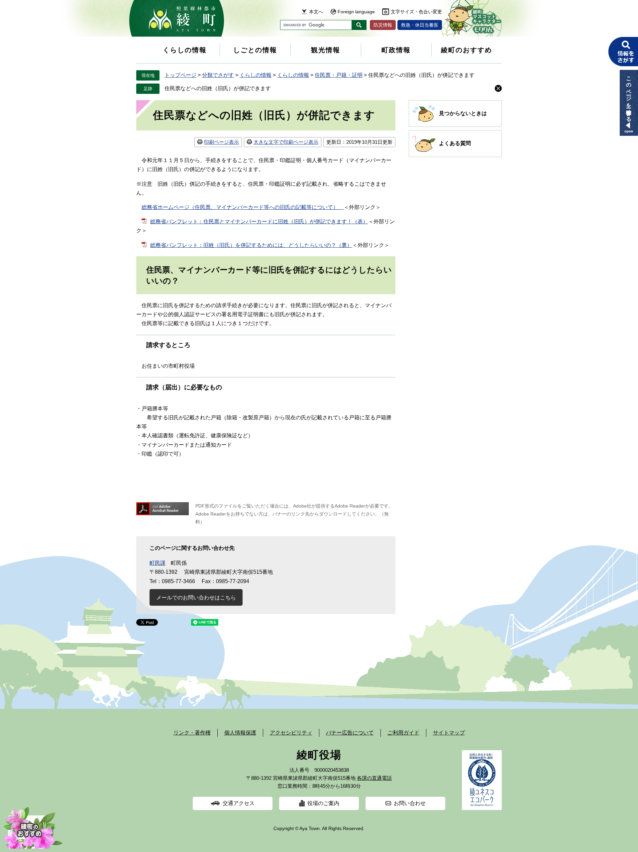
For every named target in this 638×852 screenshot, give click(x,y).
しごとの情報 (255, 50)
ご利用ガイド (403, 733)
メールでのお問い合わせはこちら (196, 597)
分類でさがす (218, 75)
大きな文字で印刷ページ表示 (286, 142)
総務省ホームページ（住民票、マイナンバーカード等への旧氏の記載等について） (243, 207)
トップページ (180, 75)
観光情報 (325, 50)
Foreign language (356, 11)
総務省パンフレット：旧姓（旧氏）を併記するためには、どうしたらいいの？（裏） (251, 245)
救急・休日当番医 (419, 25)
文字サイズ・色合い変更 (416, 11)
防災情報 (382, 25)
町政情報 (396, 50)
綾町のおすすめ (466, 50)
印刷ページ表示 (221, 142)
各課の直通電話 (374, 778)
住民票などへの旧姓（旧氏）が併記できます (217, 88)
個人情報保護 (240, 733)
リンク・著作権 (192, 733)
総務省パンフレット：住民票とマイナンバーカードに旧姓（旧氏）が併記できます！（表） (259, 221)
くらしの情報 (185, 50)
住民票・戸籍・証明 (339, 75)
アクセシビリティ (291, 733)
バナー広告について (350, 733)
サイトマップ (449, 733)
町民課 (157, 563)
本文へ (316, 11)
